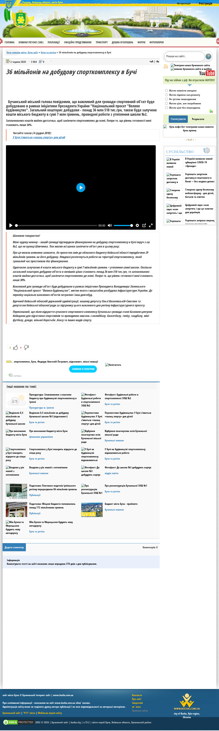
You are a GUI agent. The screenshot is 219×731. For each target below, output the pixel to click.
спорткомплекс (22, 361)
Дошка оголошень (122, 42)
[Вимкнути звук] (110, 225)
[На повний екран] (151, 225)
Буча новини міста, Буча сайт (22, 52)
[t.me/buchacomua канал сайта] (190, 65)
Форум (141, 42)
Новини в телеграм (83, 369)
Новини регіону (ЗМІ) (31, 42)
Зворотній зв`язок (137, 705)
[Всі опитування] (211, 111)
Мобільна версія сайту (50, 713)
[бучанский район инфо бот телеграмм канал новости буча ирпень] (189, 136)
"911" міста (29, 713)
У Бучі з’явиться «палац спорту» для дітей (39, 137)
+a (151, 61)
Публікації (54, 42)
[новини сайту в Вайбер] (191, 69)
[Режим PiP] (144, 225)
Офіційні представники (78, 42)
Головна (9, 42)
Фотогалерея (156, 42)
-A (157, 61)
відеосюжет (75, 361)
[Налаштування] (137, 225)
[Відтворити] (11, 225)
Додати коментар (14, 547)
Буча (33, 361)
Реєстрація (205, 3)
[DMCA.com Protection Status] (19, 724)
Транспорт (102, 42)
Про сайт (136, 699)
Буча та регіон (48, 52)
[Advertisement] (84, 85)
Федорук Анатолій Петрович (52, 361)
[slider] (56, 225)
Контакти (137, 695)
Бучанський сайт (12, 713)
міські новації (90, 361)
